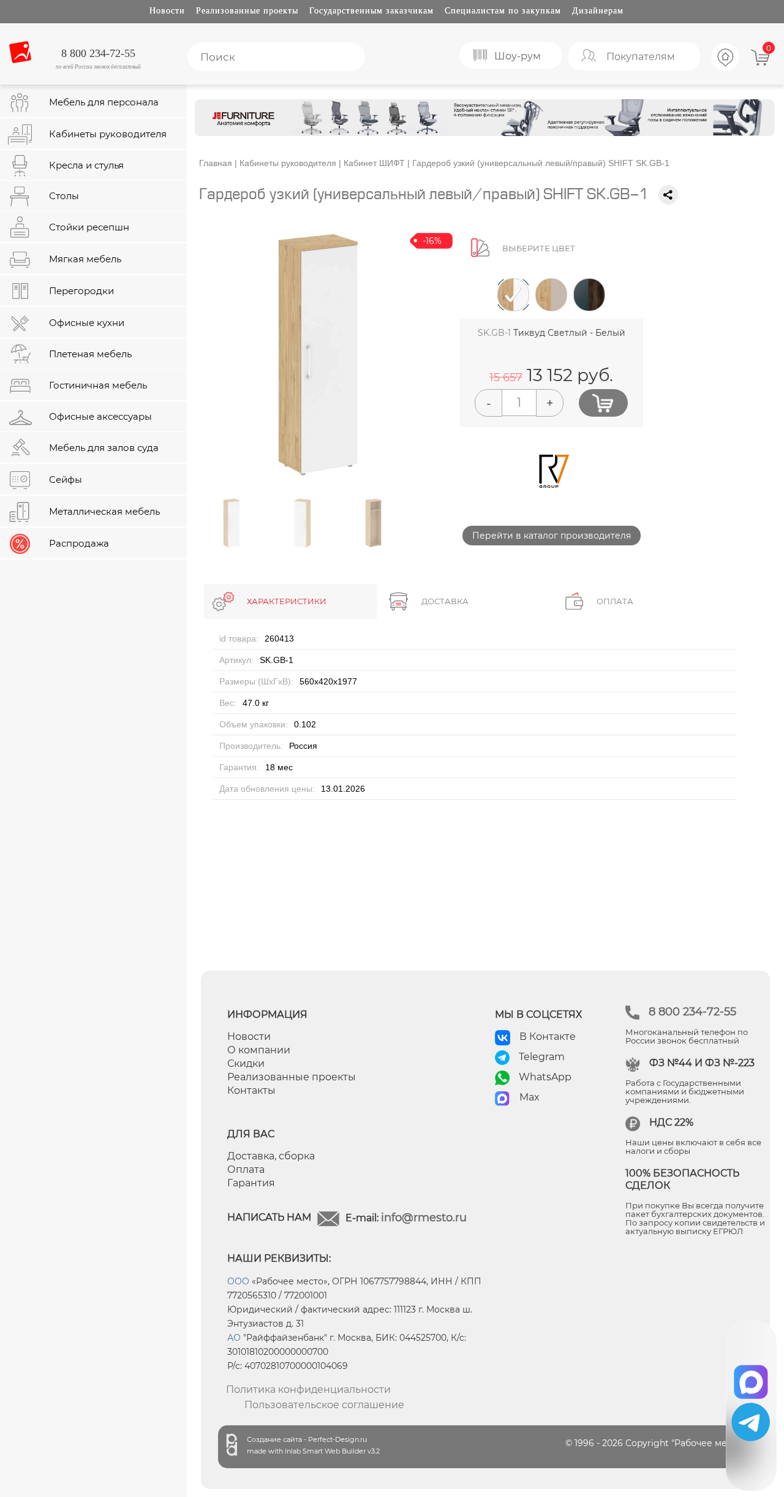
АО (234, 1337)
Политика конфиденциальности (308, 1389)
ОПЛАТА (615, 601)
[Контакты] (725, 69)
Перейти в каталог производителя (551, 535)
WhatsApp (545, 1077)
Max (529, 1097)
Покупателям (640, 57)
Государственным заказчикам (371, 10)
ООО (238, 1281)
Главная (215, 163)
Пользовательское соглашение (324, 1405)
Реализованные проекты (247, 10)
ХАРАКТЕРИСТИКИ (286, 601)
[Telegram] (751, 1422)
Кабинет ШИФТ (374, 163)
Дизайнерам (598, 10)
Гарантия (251, 1183)
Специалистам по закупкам (503, 10)
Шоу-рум (517, 56)
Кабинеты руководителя (287, 163)
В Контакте (547, 1036)
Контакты (251, 1090)
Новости (167, 10)
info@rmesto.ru (424, 1217)
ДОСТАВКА (445, 601)
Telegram (542, 1057)
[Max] (751, 1378)
